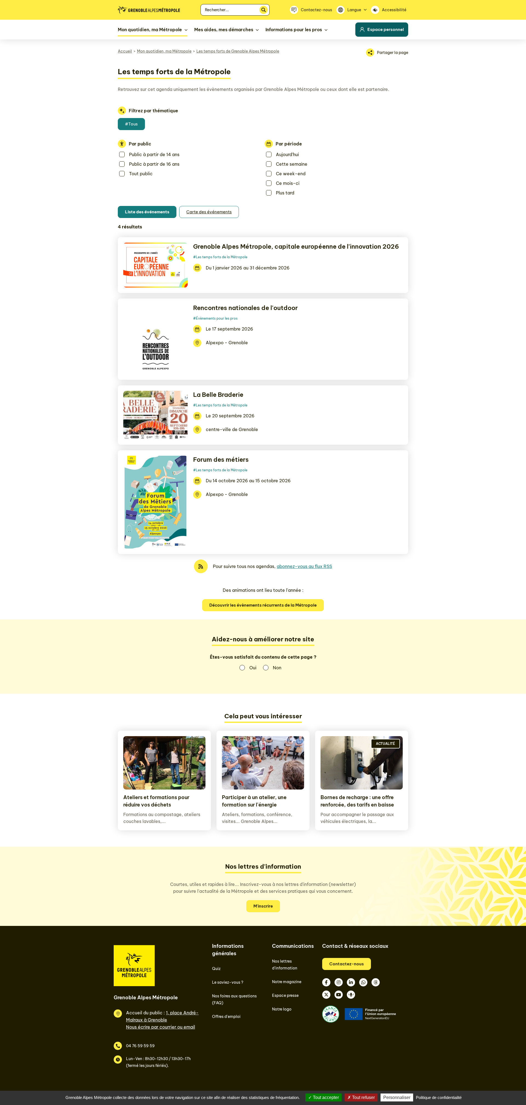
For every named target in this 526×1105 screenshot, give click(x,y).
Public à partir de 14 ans (154, 154)
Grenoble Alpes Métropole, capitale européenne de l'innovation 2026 (296, 246)
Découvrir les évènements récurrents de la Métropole (263, 605)
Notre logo (281, 1009)
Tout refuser (363, 1097)
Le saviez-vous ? (227, 982)
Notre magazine (286, 981)
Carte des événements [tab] (209, 211)
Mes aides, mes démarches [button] (223, 29)
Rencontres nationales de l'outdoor (245, 308)
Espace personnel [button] (385, 29)
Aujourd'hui (287, 154)
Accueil (125, 51)
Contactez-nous (346, 963)
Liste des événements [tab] (147, 211)
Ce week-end (290, 173)
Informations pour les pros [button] (293, 29)
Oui (252, 667)
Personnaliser (396, 1097)
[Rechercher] (263, 10)
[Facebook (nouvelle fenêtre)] (326, 982)
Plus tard (285, 193)
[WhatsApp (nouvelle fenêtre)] (363, 982)
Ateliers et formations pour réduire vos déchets (156, 801)
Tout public (141, 173)
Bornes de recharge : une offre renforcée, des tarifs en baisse (357, 801)
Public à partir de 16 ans (154, 164)
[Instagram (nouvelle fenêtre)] (339, 982)
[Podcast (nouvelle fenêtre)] (351, 995)
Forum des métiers (221, 459)
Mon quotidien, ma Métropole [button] (150, 29)
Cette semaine (291, 164)
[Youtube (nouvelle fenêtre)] (339, 995)
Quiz (216, 968)
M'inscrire (263, 906)
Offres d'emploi (226, 1016)
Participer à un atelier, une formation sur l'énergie (254, 801)
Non (277, 667)
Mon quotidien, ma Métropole (164, 51)
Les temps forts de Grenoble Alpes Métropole (237, 51)
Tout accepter (325, 1097)
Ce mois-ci (287, 183)
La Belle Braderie (218, 394)
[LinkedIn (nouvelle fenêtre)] (351, 982)
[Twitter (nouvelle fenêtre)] (326, 995)
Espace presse (285, 995)
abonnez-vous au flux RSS (304, 566)
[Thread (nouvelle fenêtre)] (375, 982)
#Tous (131, 124)
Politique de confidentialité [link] (439, 1097)
